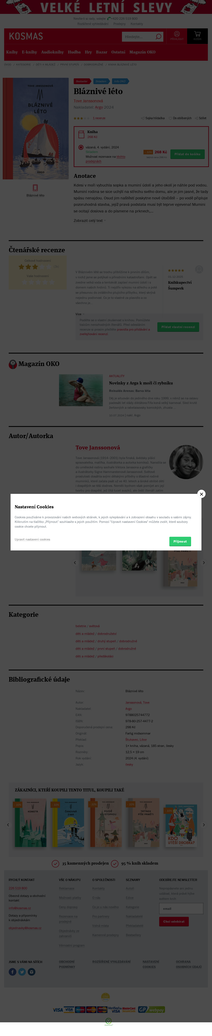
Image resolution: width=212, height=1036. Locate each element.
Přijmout (180, 541)
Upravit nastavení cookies (32, 539)
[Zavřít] (201, 494)
